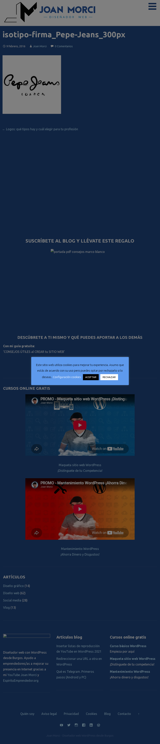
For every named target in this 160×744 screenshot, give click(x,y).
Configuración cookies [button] (67, 377)
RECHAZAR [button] (109, 377)
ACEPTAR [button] (90, 377)
